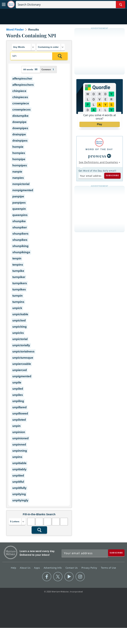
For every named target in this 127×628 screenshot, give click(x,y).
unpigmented (21, 376)
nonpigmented (22, 190)
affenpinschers (23, 84)
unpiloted (19, 419)
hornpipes (19, 165)
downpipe (19, 122)
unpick (17, 308)
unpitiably (19, 469)
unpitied (18, 475)
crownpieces (21, 109)
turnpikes (19, 289)
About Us (25, 567)
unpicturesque (22, 357)
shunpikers (20, 233)
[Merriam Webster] (99, 142)
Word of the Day (99, 149)
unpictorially (21, 345)
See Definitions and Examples (98, 162)
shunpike (19, 221)
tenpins (17, 264)
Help (14, 567)
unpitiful (18, 481)
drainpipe (19, 134)
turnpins (18, 301)
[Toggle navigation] (3, 4)
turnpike (18, 270)
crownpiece (20, 103)
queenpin (19, 208)
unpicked (19, 320)
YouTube (69, 576)
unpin (16, 426)
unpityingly (20, 500)
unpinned (19, 444)
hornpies (18, 153)
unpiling (18, 401)
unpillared (19, 407)
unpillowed (20, 413)
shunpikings (21, 252)
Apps (37, 567)
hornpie (17, 146)
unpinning (19, 450)
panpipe (18, 196)
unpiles (17, 394)
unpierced (19, 370)
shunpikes (19, 239)
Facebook (46, 576)
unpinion (18, 432)
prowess (97, 156)
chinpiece (19, 91)
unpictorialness (23, 351)
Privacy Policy (89, 567)
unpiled (17, 388)
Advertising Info (53, 567)
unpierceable (21, 363)
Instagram (80, 576)
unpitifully (19, 488)
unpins (17, 457)
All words (30, 69)
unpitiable (19, 463)
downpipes (20, 128)
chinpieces (20, 97)
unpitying (19, 494)
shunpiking (20, 246)
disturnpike (20, 115)
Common (48, 69)
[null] (109, 156)
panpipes (19, 202)
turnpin (17, 295)
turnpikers (19, 283)
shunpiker (19, 227)
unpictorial (20, 339)
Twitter (57, 576)
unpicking (19, 326)
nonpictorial (20, 184)
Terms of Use (108, 567)
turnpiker (18, 277)
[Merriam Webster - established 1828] (11, 4)
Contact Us (72, 567)
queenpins (20, 215)
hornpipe (18, 159)
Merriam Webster (10, 552)
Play (99, 124)
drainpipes (20, 140)
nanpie (17, 171)
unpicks (18, 332)
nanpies (18, 177)
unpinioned (20, 438)
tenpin (16, 258)
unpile (16, 382)
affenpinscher (22, 78)
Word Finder (15, 29)
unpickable (20, 314)
